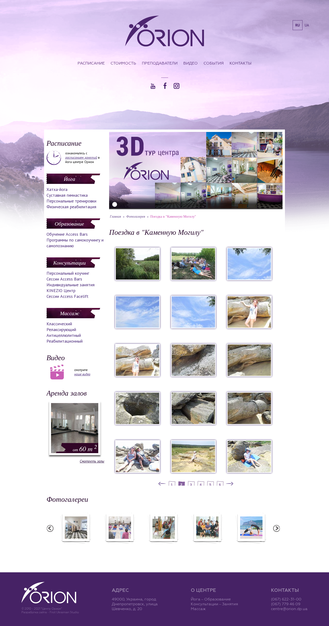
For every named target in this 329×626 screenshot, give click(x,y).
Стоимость (123, 63)
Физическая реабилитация (71, 206)
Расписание (91, 63)
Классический (59, 323)
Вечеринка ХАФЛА (163, 546)
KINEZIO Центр (60, 290)
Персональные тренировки (71, 201)
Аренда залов (66, 393)
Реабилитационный (64, 341)
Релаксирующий (61, 329)
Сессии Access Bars (64, 279)
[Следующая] (229, 484)
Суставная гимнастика (67, 195)
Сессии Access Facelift (67, 296)
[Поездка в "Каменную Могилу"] (137, 278)
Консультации (69, 262)
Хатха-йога (56, 189)
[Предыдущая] (162, 484)
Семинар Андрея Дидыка (207, 546)
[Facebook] (165, 86)
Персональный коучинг (67, 273)
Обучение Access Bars (67, 234)
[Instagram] (176, 86)
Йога (69, 178)
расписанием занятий (81, 157)
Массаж (69, 313)
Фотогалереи (67, 499)
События (214, 63)
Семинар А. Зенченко (119, 546)
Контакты (240, 63)
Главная (115, 216)
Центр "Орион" (75, 546)
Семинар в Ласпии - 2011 (251, 546)
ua (307, 25)
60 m (85, 448)
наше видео (82, 374)
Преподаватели (160, 63)
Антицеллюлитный (63, 335)
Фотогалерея (135, 216)
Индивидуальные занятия (70, 284)
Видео (190, 63)
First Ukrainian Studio (64, 612)
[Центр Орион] (164, 31)
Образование (69, 223)
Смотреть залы (92, 461)
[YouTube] (153, 86)
